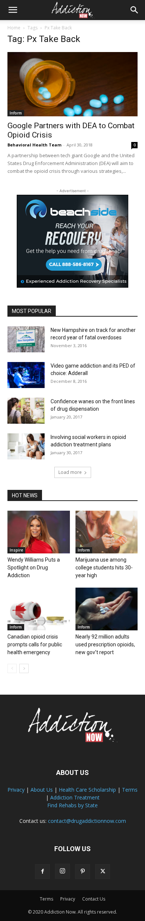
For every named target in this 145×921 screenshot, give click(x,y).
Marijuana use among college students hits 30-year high (104, 567)
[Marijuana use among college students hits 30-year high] (106, 532)
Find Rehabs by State (72, 805)
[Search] (134, 10)
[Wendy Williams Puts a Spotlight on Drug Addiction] (38, 532)
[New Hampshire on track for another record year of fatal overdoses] (26, 339)
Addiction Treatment (75, 797)
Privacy (16, 789)
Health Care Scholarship (87, 789)
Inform (16, 113)
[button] (13, 10)
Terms (130, 789)
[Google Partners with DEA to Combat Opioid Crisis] (72, 84)
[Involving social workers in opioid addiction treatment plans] (26, 446)
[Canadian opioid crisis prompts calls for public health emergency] (38, 609)
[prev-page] (12, 668)
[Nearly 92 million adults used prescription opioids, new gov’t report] (106, 609)
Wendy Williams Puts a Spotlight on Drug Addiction (33, 567)
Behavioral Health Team (34, 145)
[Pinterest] (82, 871)
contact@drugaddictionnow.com (87, 820)
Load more (70, 472)
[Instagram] (62, 871)
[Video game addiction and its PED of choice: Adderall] (26, 375)
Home (13, 28)
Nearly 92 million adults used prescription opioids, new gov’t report (105, 644)
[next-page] (24, 668)
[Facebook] (42, 871)
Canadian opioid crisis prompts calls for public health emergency (34, 644)
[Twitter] (102, 871)
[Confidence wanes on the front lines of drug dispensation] (26, 411)
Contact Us (93, 899)
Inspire (16, 550)
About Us (41, 789)
